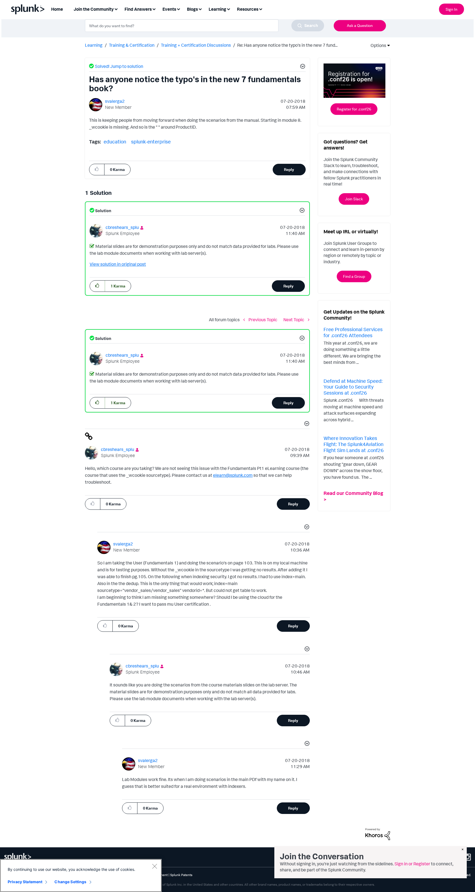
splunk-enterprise (151, 141)
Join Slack (354, 198)
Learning (94, 45)
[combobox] (204, 25)
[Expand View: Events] (178, 8)
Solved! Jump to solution (119, 66)
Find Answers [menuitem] (138, 9)
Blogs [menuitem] (192, 9)
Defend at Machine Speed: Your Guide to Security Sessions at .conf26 (353, 387)
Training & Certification (131, 45)
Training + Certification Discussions (196, 45)
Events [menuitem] (169, 9)
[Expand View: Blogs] (200, 8)
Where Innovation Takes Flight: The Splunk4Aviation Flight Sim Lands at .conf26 (354, 444)
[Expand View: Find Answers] (154, 8)
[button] (301, 67)
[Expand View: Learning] (228, 8)
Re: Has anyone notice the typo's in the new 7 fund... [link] (287, 45)
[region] (81, 875)
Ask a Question (360, 25)
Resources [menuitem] (247, 9)
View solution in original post (118, 264)
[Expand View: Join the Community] (116, 8)
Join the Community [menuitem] (94, 9)
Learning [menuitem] (217, 9)
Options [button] (377, 45)
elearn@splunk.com (233, 475)
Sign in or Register (412, 863)
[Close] (154, 866)
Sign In (451, 9)
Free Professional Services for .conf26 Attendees (353, 332)
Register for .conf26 (354, 109)
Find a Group (354, 276)
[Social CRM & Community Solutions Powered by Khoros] (377, 833)
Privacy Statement (25, 881)
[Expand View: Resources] (260, 8)
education (115, 141)
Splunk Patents (181, 875)
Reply (289, 169)
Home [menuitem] (57, 9)
